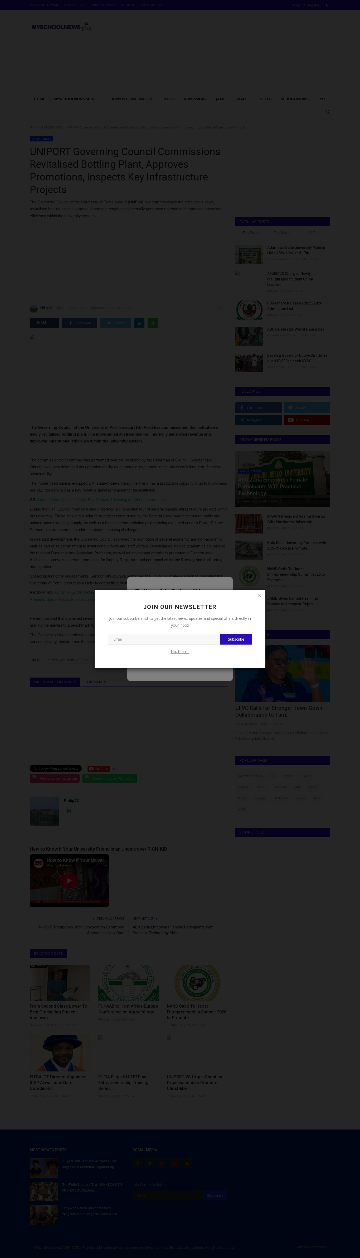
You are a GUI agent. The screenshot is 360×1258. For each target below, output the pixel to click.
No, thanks (180, 651)
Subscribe (236, 639)
